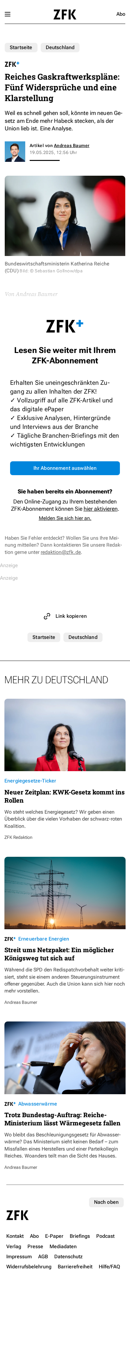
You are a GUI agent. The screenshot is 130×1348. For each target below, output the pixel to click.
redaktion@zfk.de (61, 552)
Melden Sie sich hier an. (65, 518)
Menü (7, 14)
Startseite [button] (64, 14)
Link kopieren (71, 616)
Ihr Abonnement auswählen (65, 468)
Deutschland (60, 47)
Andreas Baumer (72, 145)
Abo (120, 14)
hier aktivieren (101, 508)
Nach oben (106, 1202)
